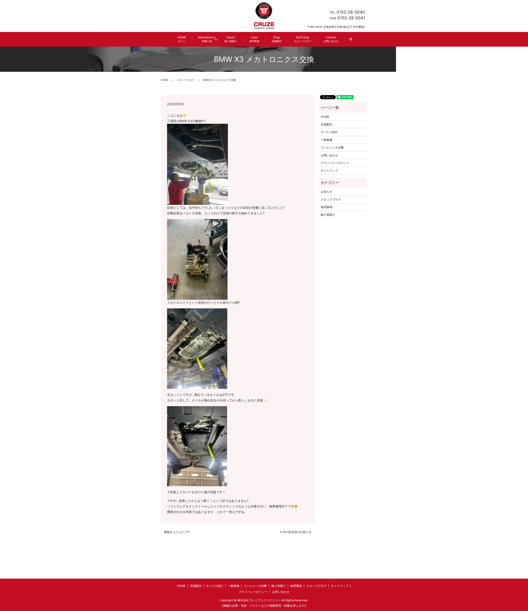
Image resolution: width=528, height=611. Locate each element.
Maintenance (207, 39)
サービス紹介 (329, 132)
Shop (277, 39)
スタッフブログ (185, 79)
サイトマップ (329, 170)
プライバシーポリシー (335, 163)
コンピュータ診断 (332, 147)
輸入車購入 (328, 214)
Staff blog (302, 39)
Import (231, 39)
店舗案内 (326, 124)
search (354, 41)
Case (254, 39)
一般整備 (326, 140)
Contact (331, 39)
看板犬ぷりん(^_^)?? (177, 532)
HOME (181, 39)
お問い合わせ (329, 155)
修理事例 (326, 207)
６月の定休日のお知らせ (295, 532)
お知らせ (326, 191)
